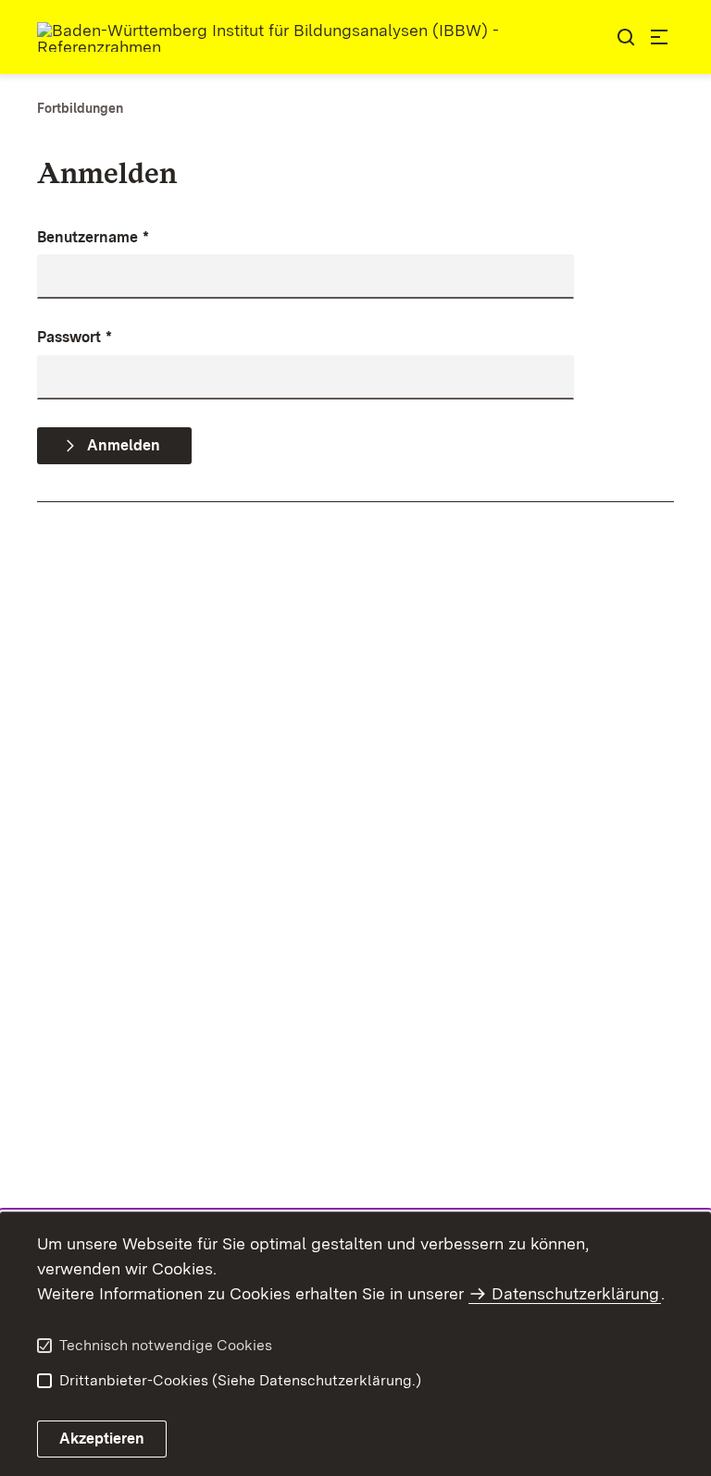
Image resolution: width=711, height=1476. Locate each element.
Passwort (74, 337)
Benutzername (93, 237)
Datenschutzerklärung (575, 1293)
